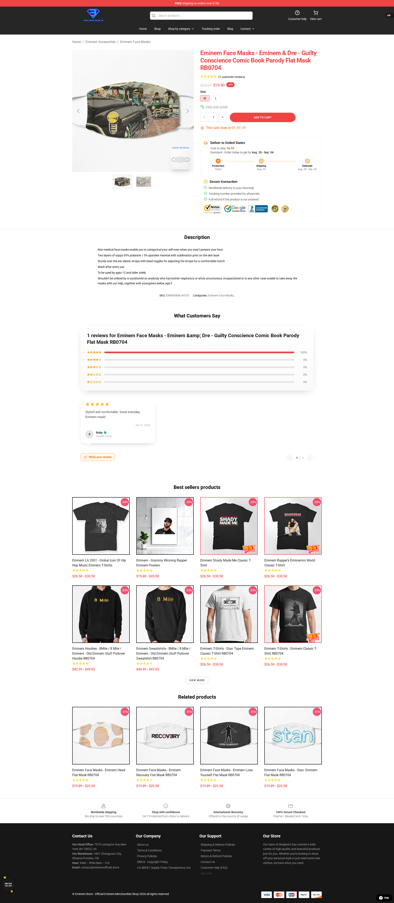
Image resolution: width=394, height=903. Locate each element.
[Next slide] (187, 111)
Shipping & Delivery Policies (218, 844)
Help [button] (386, 897)
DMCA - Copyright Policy (152, 862)
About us (143, 844)
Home (76, 42)
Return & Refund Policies (216, 856)
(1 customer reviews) (231, 77)
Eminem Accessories (101, 42)
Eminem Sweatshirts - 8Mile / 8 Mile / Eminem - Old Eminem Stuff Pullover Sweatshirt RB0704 (163, 653)
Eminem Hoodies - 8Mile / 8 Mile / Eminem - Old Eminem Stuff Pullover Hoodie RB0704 (98, 653)
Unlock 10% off (8, 885)
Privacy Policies (147, 856)
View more (197, 680)
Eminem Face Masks (135, 42)
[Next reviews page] (310, 458)
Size (203, 91)
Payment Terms (211, 850)
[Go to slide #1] (122, 181)
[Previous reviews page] (290, 458)
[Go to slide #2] (143, 181)
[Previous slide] (78, 111)
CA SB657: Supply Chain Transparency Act (164, 867)
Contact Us (208, 862)
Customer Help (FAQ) (214, 867)
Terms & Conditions (149, 850)
